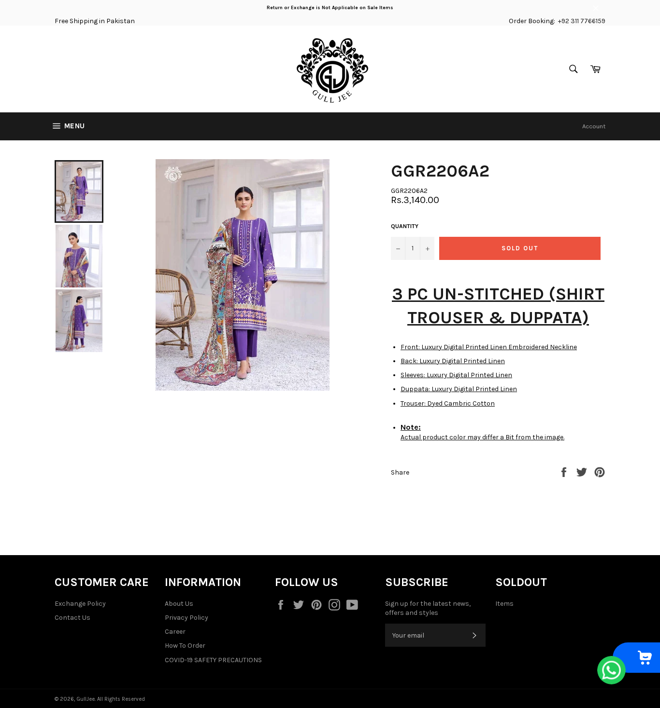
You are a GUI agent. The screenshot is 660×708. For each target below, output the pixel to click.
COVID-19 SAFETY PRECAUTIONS (213, 660)
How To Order (185, 645)
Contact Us (72, 617)
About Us (179, 603)
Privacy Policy (186, 617)
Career (175, 631)
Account (593, 126)
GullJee (85, 699)
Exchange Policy (80, 603)
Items (504, 603)
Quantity (404, 226)
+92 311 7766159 (581, 21)
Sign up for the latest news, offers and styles (428, 608)
